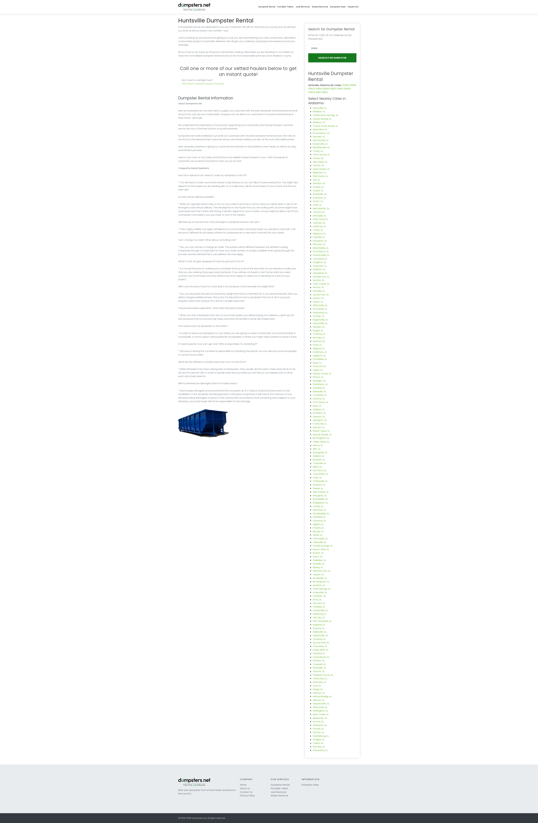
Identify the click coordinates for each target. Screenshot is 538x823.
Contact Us (246, 792)
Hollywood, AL (320, 312)
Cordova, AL (319, 639)
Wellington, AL (320, 710)
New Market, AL (321, 208)
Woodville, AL (320, 194)
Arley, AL (317, 477)
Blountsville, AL (321, 248)
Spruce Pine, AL (321, 642)
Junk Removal (303, 6)
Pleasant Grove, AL (323, 675)
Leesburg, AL (319, 613)
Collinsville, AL (320, 481)
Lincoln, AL (318, 721)
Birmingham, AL (321, 438)
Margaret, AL (320, 495)
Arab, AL (317, 205)
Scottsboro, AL (321, 251)
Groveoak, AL (320, 309)
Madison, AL (319, 111)
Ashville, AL (318, 563)
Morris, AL (318, 445)
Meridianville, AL (321, 147)
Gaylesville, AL (320, 610)
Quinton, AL (319, 693)
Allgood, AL (318, 348)
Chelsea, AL (319, 606)
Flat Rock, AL (319, 470)
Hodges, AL (318, 739)
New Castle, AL (321, 492)
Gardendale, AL (321, 513)
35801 (340, 88)
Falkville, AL (319, 237)
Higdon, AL (318, 524)
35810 (325, 92)
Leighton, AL (319, 355)
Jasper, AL (318, 574)
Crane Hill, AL (320, 423)
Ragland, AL (319, 624)
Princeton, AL (320, 240)
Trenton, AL (319, 212)
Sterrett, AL (319, 603)
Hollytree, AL (319, 226)
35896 (345, 85)
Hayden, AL (319, 326)
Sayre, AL (318, 556)
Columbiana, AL (321, 657)
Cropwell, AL (319, 664)
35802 (333, 88)
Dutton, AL (318, 298)
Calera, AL (318, 743)
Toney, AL (318, 151)
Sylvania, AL (319, 387)
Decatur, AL (319, 183)
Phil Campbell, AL (322, 621)
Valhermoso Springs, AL (325, 115)
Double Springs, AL (323, 545)
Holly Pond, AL (320, 219)
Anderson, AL (320, 352)
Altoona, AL (319, 398)
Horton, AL (318, 287)
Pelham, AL (319, 660)
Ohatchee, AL (320, 678)
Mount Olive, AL (321, 549)
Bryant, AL (318, 553)
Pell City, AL (319, 617)
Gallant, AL (318, 456)
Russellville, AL (320, 499)
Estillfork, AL (319, 269)
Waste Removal (320, 6)
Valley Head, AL (321, 441)
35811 (318, 92)
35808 (352, 85)
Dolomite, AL (319, 682)
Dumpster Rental (266, 6)
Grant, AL (318, 201)
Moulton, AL (319, 341)
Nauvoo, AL (318, 700)
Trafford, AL (319, 334)
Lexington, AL (320, 420)
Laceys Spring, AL (322, 118)
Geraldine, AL (320, 359)
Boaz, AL (317, 362)
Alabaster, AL (320, 725)
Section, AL (318, 280)
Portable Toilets (285, 6)
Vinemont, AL (320, 266)
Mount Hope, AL (321, 431)
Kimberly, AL (319, 413)
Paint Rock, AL (320, 176)
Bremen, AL (319, 459)
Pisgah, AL (318, 330)
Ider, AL (317, 448)
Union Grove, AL (321, 154)
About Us (245, 788)
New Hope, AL (320, 161)
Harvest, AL (319, 136)
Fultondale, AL (320, 538)
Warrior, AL (319, 427)
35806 (325, 88)
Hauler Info (353, 6)
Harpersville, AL (321, 703)
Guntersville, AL (321, 255)
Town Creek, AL (321, 283)
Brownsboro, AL (321, 133)
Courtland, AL (320, 258)
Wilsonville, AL (320, 707)
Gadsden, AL (319, 560)
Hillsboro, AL (319, 233)
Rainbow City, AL (322, 570)
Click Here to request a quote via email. (203, 83)
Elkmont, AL (319, 244)
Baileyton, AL (319, 172)
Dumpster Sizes (338, 6)
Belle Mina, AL (320, 129)
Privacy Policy (247, 795)
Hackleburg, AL (321, 736)
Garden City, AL (321, 276)
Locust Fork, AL (321, 294)
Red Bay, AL (319, 746)
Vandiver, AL (319, 596)
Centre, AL (318, 732)
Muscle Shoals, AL (322, 434)
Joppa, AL (318, 190)
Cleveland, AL (320, 273)
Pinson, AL (318, 377)
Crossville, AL (320, 395)
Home (243, 784)
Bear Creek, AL (321, 714)
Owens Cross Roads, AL (325, 126)
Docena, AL (319, 628)
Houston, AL (319, 484)
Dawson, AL (319, 416)
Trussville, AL (319, 463)
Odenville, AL (319, 542)
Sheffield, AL (319, 517)
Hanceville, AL (320, 323)
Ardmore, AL (319, 197)
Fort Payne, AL (320, 402)
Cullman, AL (319, 222)
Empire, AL (318, 527)
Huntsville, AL (320, 108)
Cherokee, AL (320, 646)
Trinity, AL (318, 230)
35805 (347, 88)
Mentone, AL (319, 509)
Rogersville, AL (320, 319)
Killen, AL (317, 466)
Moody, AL (318, 531)
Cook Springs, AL (322, 588)
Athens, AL (318, 187)
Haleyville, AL (320, 631)
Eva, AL (316, 179)
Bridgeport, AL (320, 502)
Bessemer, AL (320, 718)
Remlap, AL (319, 337)
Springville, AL (320, 452)
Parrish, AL (318, 728)
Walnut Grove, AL (322, 373)
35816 (319, 88)
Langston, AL (319, 262)
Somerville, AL (320, 144)
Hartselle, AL (319, 215)
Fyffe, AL (317, 344)
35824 (311, 88)
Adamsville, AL (320, 635)
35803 (311, 92)
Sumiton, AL (319, 585)
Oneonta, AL (319, 366)
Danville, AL (319, 291)
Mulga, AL (318, 689)
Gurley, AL (318, 158)
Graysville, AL (320, 592)
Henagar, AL (319, 380)
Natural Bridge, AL (322, 696)
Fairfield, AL (319, 653)
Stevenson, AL (320, 384)
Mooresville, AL (321, 140)
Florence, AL (319, 520)
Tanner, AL (318, 165)
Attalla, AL (318, 506)
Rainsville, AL (319, 391)
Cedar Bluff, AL (321, 649)
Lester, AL (318, 301)
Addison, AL (319, 409)
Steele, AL (318, 488)
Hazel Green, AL (321, 169)
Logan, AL (318, 370)
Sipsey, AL (318, 567)
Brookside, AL (320, 578)
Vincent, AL (319, 671)
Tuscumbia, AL (320, 474)
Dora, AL (317, 599)
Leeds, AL (318, 535)
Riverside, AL (319, 667)
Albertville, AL (320, 305)
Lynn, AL (317, 685)
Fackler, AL (318, 316)
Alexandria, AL (320, 750)
